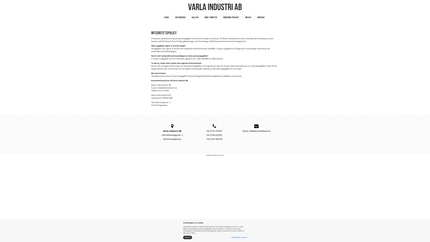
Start (166, 17)
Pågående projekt (231, 17)
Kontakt (261, 17)
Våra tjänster (211, 17)
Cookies (221, 155)
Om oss (248, 17)
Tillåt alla (187, 237)
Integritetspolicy (211, 155)
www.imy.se (237, 76)
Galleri (195, 17)
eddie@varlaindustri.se (259, 131)
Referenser (180, 17)
